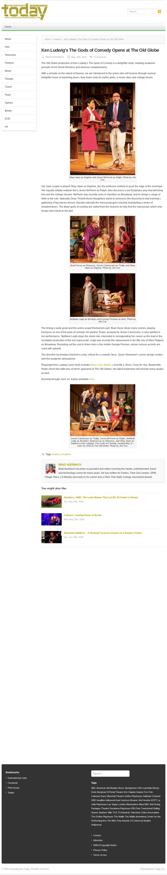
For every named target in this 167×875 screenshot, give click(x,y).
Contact (97, 835)
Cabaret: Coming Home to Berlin (82, 515)
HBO (93, 800)
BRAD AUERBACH (54, 57)
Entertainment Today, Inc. (152, 869)
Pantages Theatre (100, 808)
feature (56, 454)
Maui (141, 804)
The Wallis (119, 816)
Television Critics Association (145, 812)
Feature (57, 39)
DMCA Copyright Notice (105, 845)
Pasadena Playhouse (120, 808)
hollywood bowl (112, 800)
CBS (139, 788)
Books (7, 111)
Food (6, 95)
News (6, 39)
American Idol (103, 788)
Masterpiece (132, 804)
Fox (146, 792)
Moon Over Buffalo (101, 364)
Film (6, 47)
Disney (155, 788)
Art (5, 127)
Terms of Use (100, 855)
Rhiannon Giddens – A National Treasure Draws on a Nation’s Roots (103, 533)
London (122, 804)
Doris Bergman (98, 792)
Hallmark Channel (151, 796)
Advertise (98, 840)
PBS (133, 808)
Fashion (8, 63)
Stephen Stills (105, 812)
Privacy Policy (100, 850)
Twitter (11, 792)
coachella (147, 788)
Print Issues (14, 788)
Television (9, 55)
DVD (6, 119)
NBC (146, 804)
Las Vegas (112, 804)
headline (66, 454)
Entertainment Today (19, 869)
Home (8, 26)
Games (7, 103)
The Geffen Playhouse (102, 816)
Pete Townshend (144, 808)
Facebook (13, 783)
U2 (131, 820)
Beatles (114, 788)
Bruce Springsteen (127, 788)
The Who (111, 820)
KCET (154, 800)
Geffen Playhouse (133, 796)
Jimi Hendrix (144, 800)
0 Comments (100, 57)
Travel (8, 86)
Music (6, 71)
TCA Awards (124, 812)
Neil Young (155, 804)
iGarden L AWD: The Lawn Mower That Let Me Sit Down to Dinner (101, 497)
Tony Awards (123, 820)
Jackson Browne (129, 800)
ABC (93, 788)
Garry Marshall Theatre (112, 796)
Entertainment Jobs (17, 778)
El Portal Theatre (115, 792)
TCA (115, 812)
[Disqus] (102, 602)
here (91, 379)
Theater (7, 79)
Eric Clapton (130, 792)
